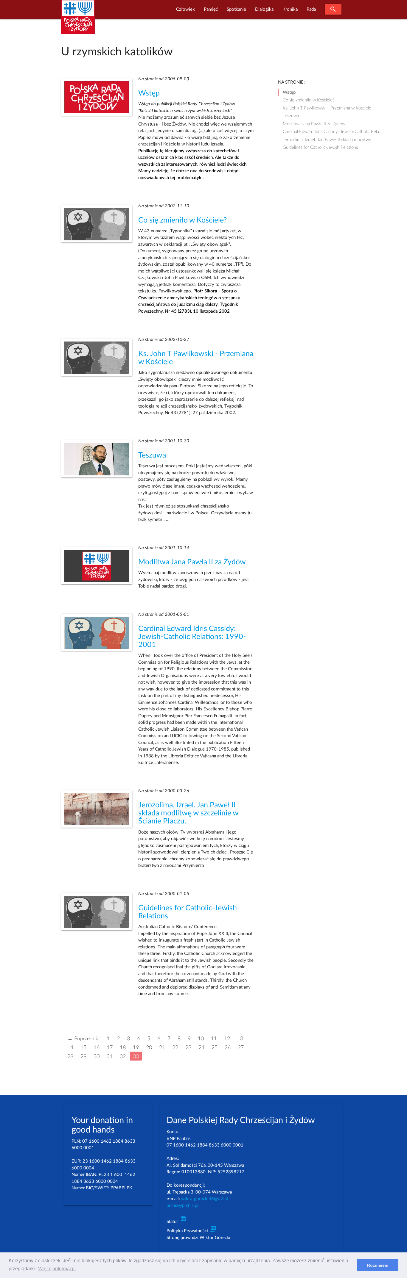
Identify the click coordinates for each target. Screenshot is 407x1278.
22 (175, 1047)
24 (201, 1047)
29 (83, 1056)
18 (123, 1047)
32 (123, 1056)
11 (214, 1038)
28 (70, 1056)
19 (136, 1047)
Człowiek (185, 9)
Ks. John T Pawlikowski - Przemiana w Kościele (327, 108)
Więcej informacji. (57, 1268)
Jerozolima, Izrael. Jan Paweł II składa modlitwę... (329, 139)
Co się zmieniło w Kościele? (182, 220)
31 (110, 1056)
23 (188, 1047)
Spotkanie (236, 9)
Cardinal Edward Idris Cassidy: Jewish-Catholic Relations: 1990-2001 (192, 637)
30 (97, 1056)
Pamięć (211, 9)
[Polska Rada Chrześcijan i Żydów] (78, 20)
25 (215, 1047)
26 (228, 1047)
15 (83, 1047)
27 (241, 1047)
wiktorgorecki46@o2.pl (204, 1198)
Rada (311, 9)
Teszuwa (152, 455)
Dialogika (264, 9)
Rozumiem (377, 1265)
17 (110, 1047)
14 (70, 1047)
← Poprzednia (83, 1038)
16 (97, 1047)
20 (149, 1047)
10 (201, 1038)
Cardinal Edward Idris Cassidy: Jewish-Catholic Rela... (333, 131)
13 (240, 1038)
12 (227, 1038)
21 (162, 1047)
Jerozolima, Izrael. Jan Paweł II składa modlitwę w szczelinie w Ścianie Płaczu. (188, 813)
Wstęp (149, 93)
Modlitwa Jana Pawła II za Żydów (192, 562)
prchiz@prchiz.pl (182, 1205)
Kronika (290, 9)
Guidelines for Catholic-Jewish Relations (320, 147)
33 (136, 1056)
